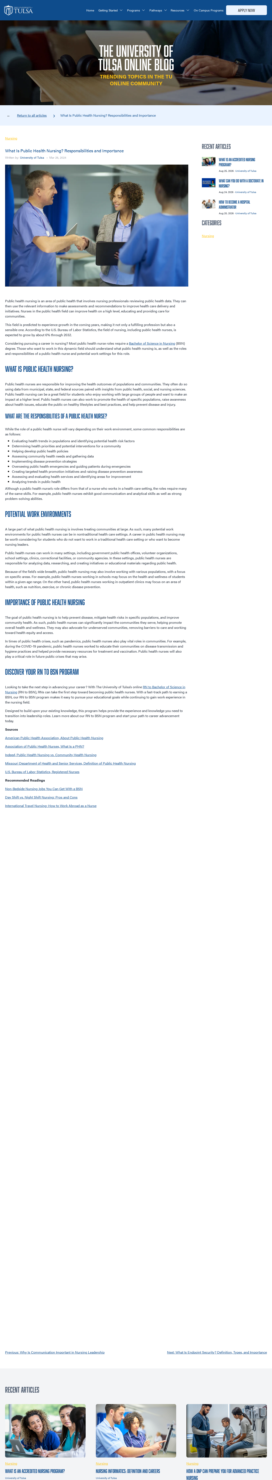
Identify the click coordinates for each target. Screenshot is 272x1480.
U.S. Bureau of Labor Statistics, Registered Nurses (42, 771)
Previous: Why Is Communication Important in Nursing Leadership (55, 1352)
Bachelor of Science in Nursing (152, 343)
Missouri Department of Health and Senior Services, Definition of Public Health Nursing (70, 763)
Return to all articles (32, 115)
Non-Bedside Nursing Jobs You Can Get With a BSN (44, 788)
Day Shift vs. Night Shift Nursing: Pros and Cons (41, 797)
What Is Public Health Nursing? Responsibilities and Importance (108, 115)
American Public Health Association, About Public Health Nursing (54, 737)
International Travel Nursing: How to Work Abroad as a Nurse (50, 805)
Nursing (11, 138)
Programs (133, 10)
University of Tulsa (32, 157)
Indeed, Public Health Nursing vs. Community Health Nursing (50, 754)
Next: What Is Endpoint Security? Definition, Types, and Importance (217, 1352)
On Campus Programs (209, 10)
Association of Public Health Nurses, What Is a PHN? (44, 746)
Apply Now (246, 10)
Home (90, 10)
